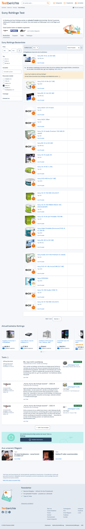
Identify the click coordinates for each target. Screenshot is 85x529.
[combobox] (33, 3)
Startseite (4, 7)
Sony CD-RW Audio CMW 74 (47, 290)
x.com (79, 512)
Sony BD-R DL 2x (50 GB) (46, 56)
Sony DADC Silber (43, 119)
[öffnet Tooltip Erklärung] (81, 47)
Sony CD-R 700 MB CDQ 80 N (48, 302)
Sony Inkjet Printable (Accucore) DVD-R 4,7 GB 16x (51, 229)
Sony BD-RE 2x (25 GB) (45, 240)
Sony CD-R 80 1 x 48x (45, 167)
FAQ (64, 510)
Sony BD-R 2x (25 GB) (45, 143)
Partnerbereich (51, 517)
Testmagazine (67, 508)
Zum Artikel (17, 459)
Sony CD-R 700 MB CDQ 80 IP (48, 193)
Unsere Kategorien (52, 519)
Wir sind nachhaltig (78, 7)
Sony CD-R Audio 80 (44, 155)
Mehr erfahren (58, 69)
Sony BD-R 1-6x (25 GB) (45, 93)
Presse (49, 512)
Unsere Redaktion (51, 510)
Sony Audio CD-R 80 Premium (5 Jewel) (51, 255)
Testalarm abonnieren (37, 439)
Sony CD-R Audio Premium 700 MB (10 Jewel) (50, 132)
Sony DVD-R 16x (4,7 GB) (46, 81)
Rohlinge (15, 7)
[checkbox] (7, 59)
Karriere (49, 515)
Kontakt (65, 517)
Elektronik (9, 7)
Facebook (80, 510)
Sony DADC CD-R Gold (45, 108)
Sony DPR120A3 (42, 278)
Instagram (80, 508)
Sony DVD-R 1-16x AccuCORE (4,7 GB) (50, 266)
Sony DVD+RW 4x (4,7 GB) (46, 178)
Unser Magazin (67, 512)
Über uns (49, 508)
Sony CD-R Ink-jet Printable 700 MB (49, 217)
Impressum (48, 525)
